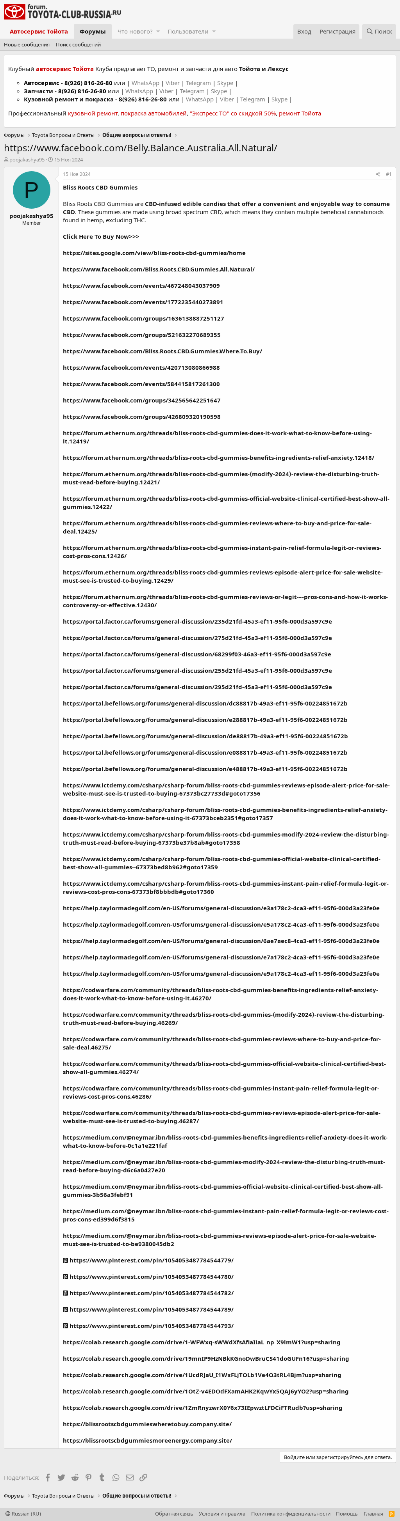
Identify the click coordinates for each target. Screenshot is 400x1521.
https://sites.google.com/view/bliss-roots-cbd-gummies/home (154, 253)
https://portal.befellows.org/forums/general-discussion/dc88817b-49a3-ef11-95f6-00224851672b (205, 703)
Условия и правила (222, 1513)
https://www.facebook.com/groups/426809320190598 (142, 416)
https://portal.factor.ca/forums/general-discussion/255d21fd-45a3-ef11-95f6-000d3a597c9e (197, 670)
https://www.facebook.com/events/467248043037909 (141, 285)
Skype (226, 83)
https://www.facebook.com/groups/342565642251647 (142, 400)
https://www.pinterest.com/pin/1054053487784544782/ (151, 1293)
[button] (158, 31)
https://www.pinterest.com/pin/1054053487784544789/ (151, 1309)
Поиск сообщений (78, 44)
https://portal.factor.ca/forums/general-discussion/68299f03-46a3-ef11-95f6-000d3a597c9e (197, 654)
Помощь (347, 1513)
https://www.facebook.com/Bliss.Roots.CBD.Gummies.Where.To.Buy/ (162, 351)
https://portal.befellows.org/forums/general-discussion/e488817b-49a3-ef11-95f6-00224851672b (205, 769)
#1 (389, 174)
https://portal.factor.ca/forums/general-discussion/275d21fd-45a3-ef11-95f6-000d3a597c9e (197, 638)
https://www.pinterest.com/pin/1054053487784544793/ (151, 1326)
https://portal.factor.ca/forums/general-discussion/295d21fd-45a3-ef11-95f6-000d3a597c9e (197, 687)
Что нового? (135, 31)
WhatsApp (146, 83)
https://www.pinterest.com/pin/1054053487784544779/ (151, 1260)
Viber (173, 83)
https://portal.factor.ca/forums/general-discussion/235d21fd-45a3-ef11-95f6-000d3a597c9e (197, 621)
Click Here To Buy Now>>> (101, 236)
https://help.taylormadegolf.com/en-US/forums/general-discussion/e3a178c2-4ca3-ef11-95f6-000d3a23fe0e (221, 908)
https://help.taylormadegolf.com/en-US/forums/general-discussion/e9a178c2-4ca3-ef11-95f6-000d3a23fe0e (221, 973)
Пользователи (188, 31)
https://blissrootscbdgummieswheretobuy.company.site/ (147, 1424)
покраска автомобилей (154, 113)
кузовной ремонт (93, 113)
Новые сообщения (27, 44)
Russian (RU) (26, 1513)
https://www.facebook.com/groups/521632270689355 (142, 335)
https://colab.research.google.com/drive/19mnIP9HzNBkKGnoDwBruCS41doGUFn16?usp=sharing (206, 1358)
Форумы (93, 31)
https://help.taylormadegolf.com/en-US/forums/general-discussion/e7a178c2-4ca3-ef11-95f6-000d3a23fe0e (221, 957)
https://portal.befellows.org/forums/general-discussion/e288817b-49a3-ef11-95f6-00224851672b (205, 719)
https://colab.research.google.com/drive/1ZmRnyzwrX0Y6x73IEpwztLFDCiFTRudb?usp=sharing (203, 1407)
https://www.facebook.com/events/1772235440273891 (143, 302)
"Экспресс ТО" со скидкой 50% (233, 113)
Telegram (199, 83)
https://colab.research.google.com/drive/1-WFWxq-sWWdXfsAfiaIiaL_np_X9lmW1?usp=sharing (202, 1342)
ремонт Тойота (300, 113)
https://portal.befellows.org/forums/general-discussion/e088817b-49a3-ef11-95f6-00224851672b (205, 752)
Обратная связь (174, 1513)
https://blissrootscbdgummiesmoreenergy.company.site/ (147, 1440)
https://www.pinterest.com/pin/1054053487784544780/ (151, 1276)
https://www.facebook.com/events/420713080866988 (141, 367)
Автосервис (41, 83)
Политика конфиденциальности (290, 1513)
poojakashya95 (27, 159)
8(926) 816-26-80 (88, 83)
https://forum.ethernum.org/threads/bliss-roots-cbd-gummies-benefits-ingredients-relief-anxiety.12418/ (218, 457)
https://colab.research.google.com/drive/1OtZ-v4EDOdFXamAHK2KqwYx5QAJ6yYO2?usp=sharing (206, 1391)
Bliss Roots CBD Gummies (100, 187)
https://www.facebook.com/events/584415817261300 (141, 384)
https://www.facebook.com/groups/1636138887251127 (143, 318)
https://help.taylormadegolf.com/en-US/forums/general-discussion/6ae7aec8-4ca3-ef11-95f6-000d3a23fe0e (221, 941)
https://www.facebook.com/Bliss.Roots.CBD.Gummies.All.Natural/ (159, 269)
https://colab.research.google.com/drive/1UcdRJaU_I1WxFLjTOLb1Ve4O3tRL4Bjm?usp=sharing (202, 1375)
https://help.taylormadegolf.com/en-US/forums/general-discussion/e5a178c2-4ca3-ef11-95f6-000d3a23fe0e (221, 924)
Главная (373, 1513)
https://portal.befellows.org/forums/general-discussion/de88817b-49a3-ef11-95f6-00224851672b (205, 736)
